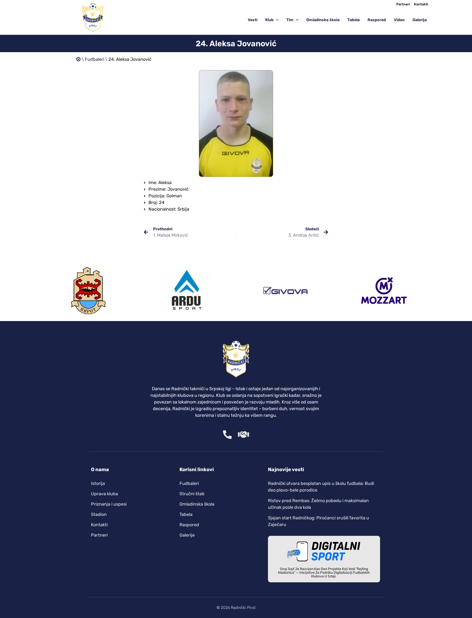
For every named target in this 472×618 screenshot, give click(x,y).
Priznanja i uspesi (109, 504)
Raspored (377, 19)
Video (399, 19)
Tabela (353, 19)
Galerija (420, 19)
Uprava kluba (104, 493)
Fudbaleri (94, 59)
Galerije (187, 535)
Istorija (98, 483)
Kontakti (421, 4)
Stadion (99, 514)
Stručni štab (192, 493)
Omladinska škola (322, 19)
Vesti (252, 19)
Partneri (403, 4)
